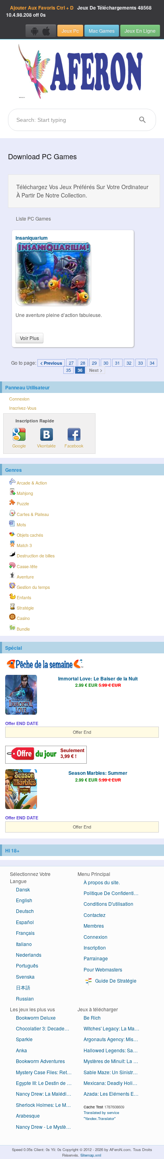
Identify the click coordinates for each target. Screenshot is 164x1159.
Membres (94, 925)
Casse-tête (26, 566)
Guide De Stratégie (115, 980)
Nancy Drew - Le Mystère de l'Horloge (47, 1126)
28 (82, 363)
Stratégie (25, 608)
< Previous (51, 363)
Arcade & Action (31, 483)
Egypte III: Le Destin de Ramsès (47, 1082)
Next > (95, 370)
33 (140, 363)
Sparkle (24, 1039)
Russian (25, 998)
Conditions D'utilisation (108, 903)
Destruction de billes (35, 556)
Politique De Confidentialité (113, 892)
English (24, 900)
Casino (23, 618)
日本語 (23, 987)
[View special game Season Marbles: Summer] (21, 790)
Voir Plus (29, 337)
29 (94, 363)
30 (105, 363)
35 (68, 370)
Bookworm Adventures (40, 1060)
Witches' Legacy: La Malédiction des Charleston (114, 1028)
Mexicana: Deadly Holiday (112, 1082)
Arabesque (28, 1115)
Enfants (23, 597)
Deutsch (25, 910)
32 (129, 363)
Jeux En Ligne (140, 30)
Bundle (23, 629)
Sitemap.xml (90, 1155)
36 (80, 370)
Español (25, 922)
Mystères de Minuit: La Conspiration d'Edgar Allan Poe (114, 1060)
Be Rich (92, 1017)
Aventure (25, 577)
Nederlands (28, 954)
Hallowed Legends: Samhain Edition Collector (114, 1050)
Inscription (95, 947)
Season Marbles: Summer (97, 772)
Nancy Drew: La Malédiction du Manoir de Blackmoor (47, 1093)
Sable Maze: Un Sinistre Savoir (114, 1072)
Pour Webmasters (103, 969)
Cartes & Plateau (32, 514)
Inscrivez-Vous (22, 408)
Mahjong (24, 493)
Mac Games (102, 30)
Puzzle (22, 503)
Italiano (24, 943)
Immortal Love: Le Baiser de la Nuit (98, 678)
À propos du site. (102, 882)
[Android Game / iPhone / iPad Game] (40, 30)
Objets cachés (29, 535)
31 (117, 363)
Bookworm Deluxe (36, 1017)
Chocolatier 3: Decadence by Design (47, 1028)
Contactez (94, 914)
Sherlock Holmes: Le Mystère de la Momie (47, 1104)
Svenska (25, 976)
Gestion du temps (33, 587)
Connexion (19, 399)
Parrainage (96, 958)
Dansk (23, 889)
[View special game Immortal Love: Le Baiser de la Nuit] (21, 695)
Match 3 (24, 545)
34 (152, 363)
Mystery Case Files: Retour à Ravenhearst (47, 1072)
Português (27, 965)
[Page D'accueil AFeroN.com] (82, 72)
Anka (21, 1050)
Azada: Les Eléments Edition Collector (114, 1093)
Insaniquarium (32, 237)
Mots (21, 525)
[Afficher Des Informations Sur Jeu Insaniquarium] (53, 304)
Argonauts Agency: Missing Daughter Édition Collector (114, 1039)
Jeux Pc (70, 30)
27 (71, 363)
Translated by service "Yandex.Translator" (101, 1115)
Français (25, 932)
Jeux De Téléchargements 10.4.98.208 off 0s (79, 11)
